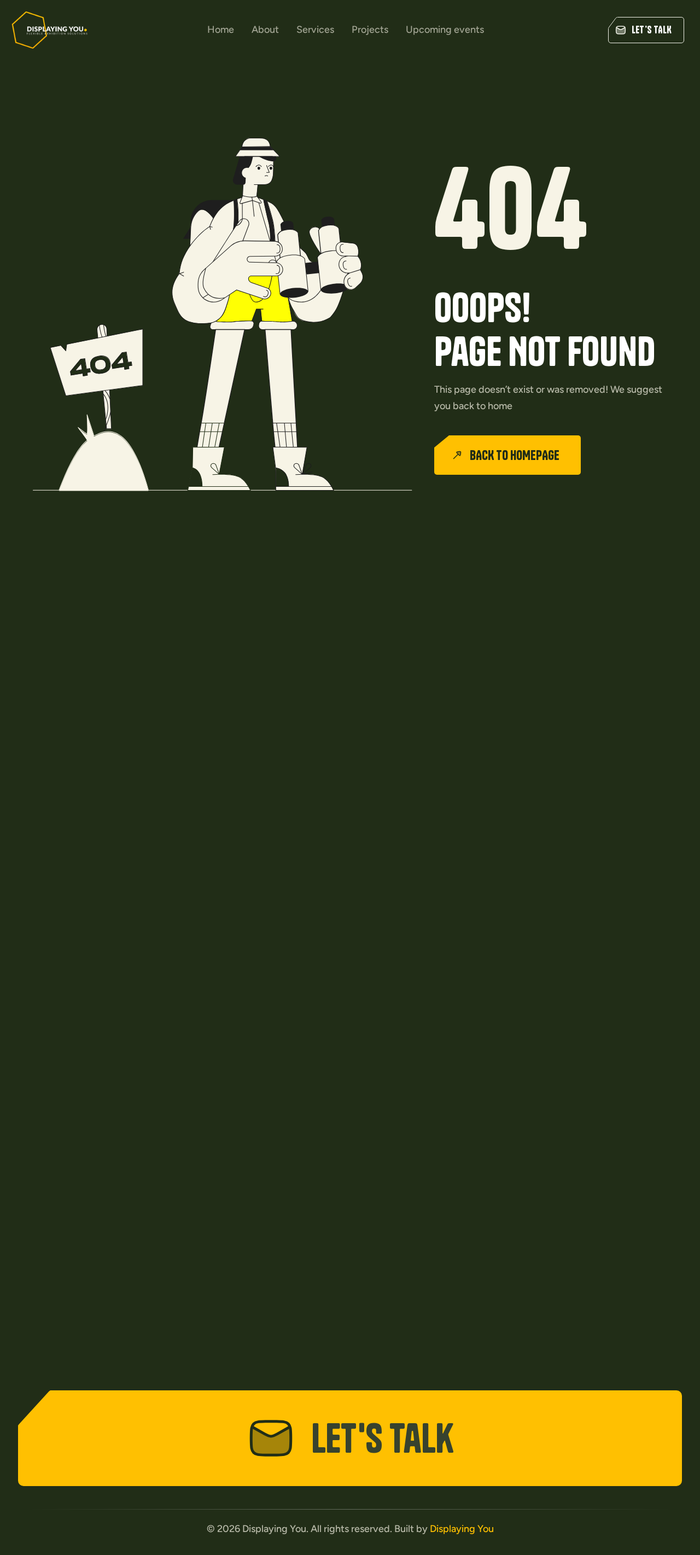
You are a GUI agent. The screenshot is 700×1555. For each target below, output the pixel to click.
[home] (49, 30)
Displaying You (462, 1529)
